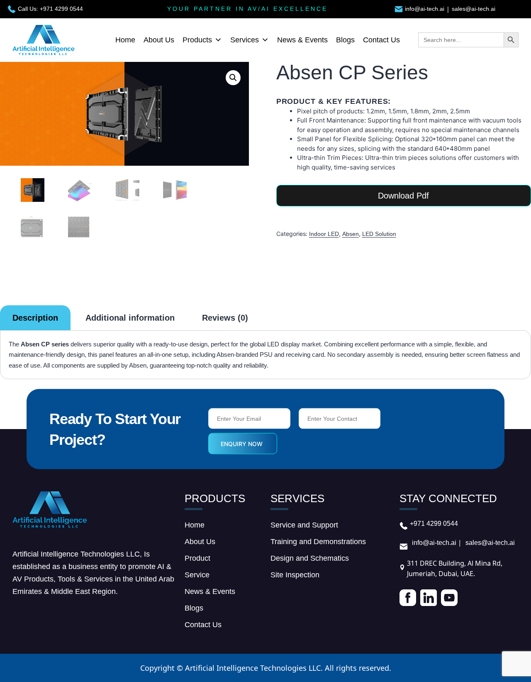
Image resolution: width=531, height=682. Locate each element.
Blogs (345, 40)
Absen (350, 234)
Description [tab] (35, 317)
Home (125, 40)
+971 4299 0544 (434, 523)
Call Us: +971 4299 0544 (50, 8)
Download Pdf (403, 195)
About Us (159, 40)
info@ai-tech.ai (424, 8)
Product (197, 558)
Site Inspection (294, 575)
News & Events (302, 40)
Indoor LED (324, 234)
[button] (233, 77)
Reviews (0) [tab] (225, 317)
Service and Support (304, 525)
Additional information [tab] (130, 317)
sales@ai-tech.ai (473, 8)
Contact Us (381, 40)
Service (197, 575)
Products (197, 40)
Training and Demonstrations (318, 541)
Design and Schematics (309, 558)
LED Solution (379, 234)
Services (244, 40)
